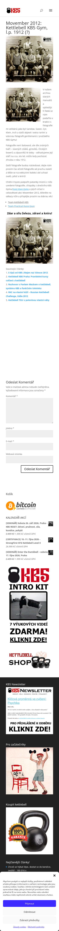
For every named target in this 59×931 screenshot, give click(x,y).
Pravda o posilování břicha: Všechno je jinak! (30, 860)
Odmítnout (29, 911)
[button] (54, 875)
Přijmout (29, 903)
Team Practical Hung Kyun (21, 206)
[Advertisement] (29, 337)
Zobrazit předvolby (29, 920)
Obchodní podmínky (36, 927)
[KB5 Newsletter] (29, 687)
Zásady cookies (19, 927)
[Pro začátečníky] (29, 747)
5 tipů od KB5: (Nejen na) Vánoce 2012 (28, 272)
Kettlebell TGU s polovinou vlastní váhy (28, 300)
